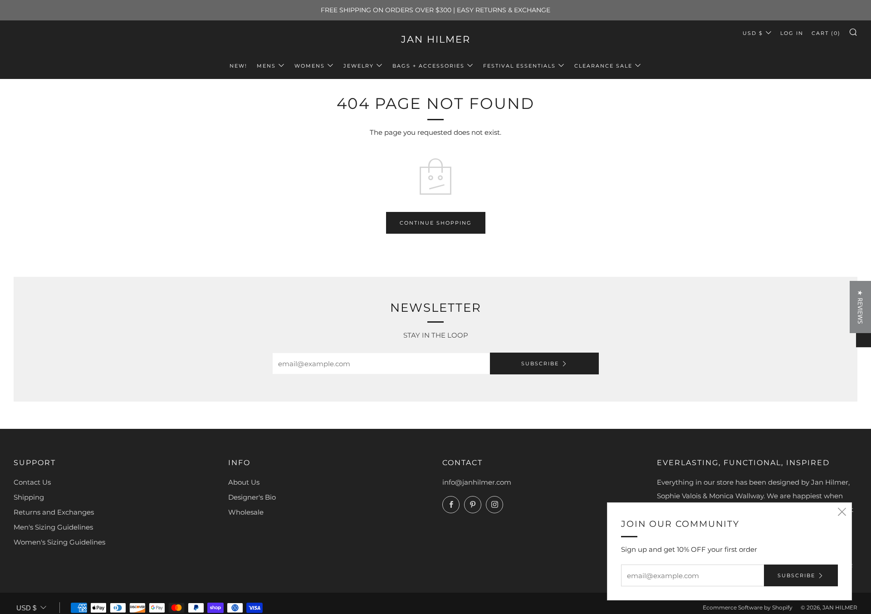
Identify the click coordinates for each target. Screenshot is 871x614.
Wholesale (246, 512)
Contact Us (32, 482)
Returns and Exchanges (54, 512)
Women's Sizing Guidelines (59, 542)
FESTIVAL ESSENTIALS (519, 66)
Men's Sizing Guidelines (53, 527)
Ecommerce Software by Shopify (748, 607)
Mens (266, 66)
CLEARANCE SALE (603, 66)
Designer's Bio (252, 497)
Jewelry (358, 66)
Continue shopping (436, 223)
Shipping (29, 497)
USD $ (753, 33)
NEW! (238, 66)
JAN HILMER (435, 39)
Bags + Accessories (428, 66)
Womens (309, 66)
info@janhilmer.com (476, 482)
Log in (791, 33)
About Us (243, 482)
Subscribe (540, 363)
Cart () (826, 33)
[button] (860, 307)
